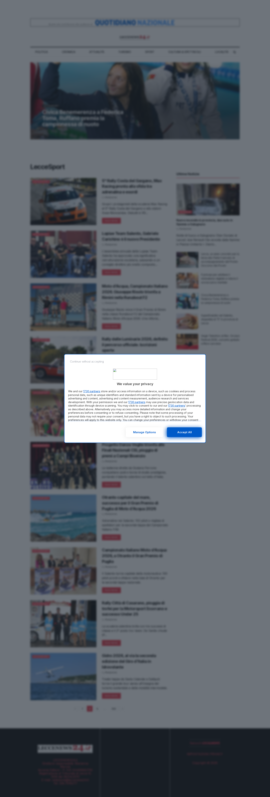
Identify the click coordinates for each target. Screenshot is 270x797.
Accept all (184, 432)
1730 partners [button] (91, 391)
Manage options (144, 432)
